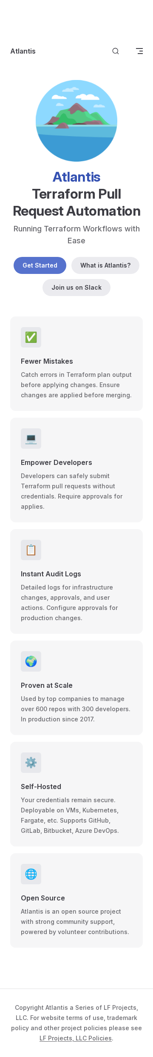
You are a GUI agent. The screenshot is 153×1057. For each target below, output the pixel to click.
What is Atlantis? (105, 265)
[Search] (115, 51)
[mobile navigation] (139, 51)
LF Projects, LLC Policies (76, 1038)
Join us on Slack (76, 287)
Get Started (40, 265)
